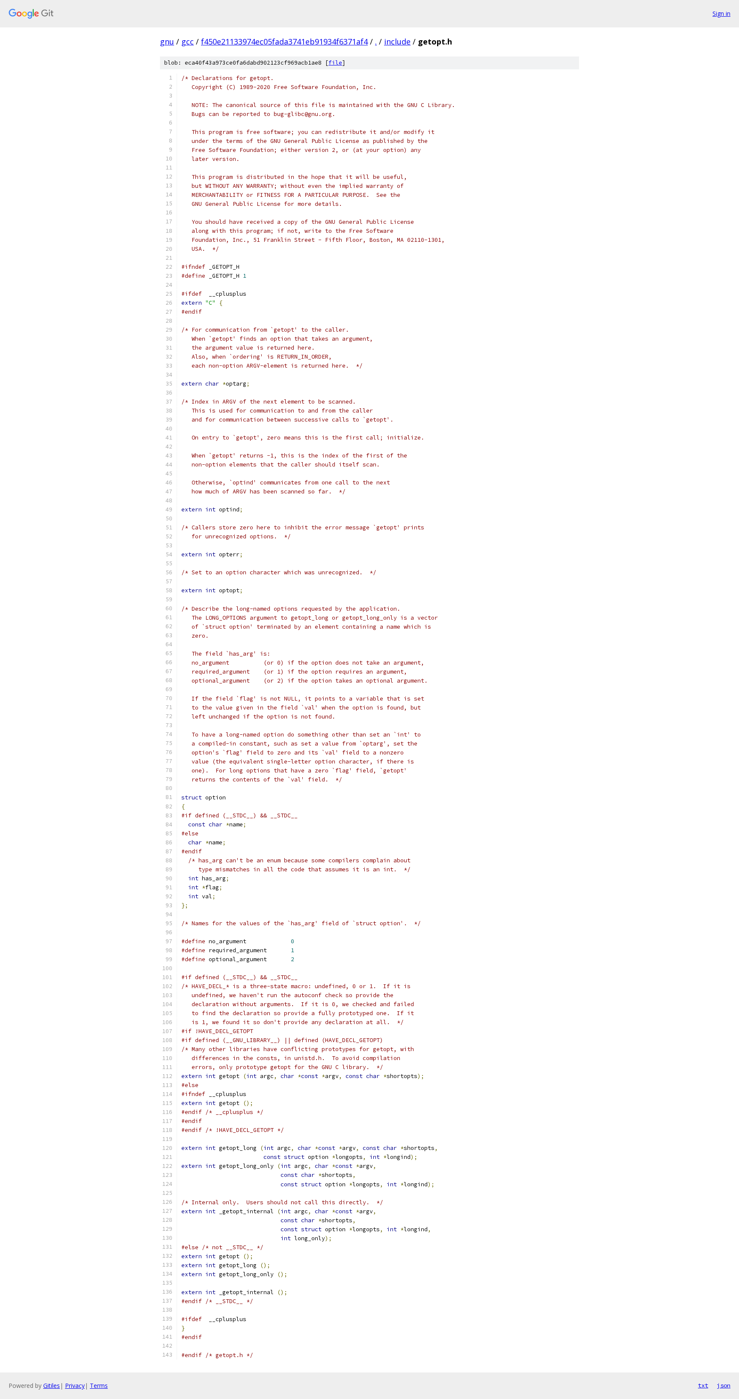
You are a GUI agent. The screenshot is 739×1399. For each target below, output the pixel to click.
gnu (167, 41)
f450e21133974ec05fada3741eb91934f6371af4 (284, 41)
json (723, 1385)
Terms (99, 1385)
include (397, 41)
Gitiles (51, 1385)
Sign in (721, 13)
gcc (187, 41)
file (335, 62)
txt (703, 1385)
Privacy (75, 1385)
